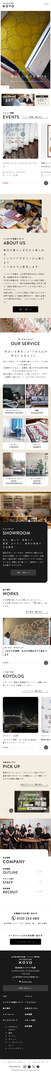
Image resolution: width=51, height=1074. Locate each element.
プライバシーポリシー (16, 1062)
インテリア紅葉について (13, 1002)
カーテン (12, 1036)
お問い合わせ (24, 988)
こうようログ (30, 1002)
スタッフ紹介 (8, 881)
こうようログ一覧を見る (32, 691)
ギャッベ (12, 1039)
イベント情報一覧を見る (32, 117)
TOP (5, 996)
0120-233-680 (28, 918)
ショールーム (8, 1014)
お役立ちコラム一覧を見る (31, 784)
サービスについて (10, 1020)
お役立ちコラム (31, 1008)
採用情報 (10, 890)
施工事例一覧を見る (34, 611)
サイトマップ (38, 1062)
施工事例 (6, 1008)
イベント (28, 996)
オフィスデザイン (15, 1048)
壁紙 (10, 1033)
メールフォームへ (24, 941)
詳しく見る (24, 309)
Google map (26, 981)
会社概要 (10, 871)
